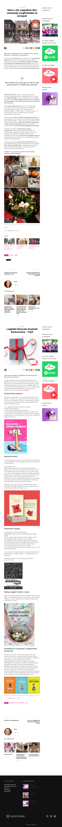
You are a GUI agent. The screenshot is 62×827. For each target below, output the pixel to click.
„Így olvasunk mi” (8, 754)
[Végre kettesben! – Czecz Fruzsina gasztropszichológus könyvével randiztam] (22, 747)
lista (26, 702)
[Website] (15, 285)
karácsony (21, 702)
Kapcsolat (6, 788)
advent (11, 255)
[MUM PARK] (16, 816)
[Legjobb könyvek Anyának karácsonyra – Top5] (22, 350)
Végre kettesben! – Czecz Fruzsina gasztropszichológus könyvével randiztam (21, 756)
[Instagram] (51, 816)
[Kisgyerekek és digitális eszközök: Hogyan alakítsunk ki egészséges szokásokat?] (10, 299)
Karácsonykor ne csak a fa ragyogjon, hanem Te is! (21, 246)
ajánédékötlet (13, 702)
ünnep (23, 7)
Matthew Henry (11, 230)
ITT (7, 560)
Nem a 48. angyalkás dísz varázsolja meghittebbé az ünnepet (33, 722)
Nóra (8, 369)
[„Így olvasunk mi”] (10, 747)
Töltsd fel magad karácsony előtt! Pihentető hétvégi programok (33, 274)
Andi (8, 48)
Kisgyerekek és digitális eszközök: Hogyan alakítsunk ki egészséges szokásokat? (9, 309)
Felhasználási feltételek (10, 784)
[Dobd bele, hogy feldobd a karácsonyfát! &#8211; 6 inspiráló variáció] (9, 241)
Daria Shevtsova (11, 698)
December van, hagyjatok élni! (11, 720)
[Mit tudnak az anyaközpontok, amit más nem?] (34, 299)
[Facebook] (47, 816)
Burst (18, 230)
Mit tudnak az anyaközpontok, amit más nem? (34, 308)
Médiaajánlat (7, 791)
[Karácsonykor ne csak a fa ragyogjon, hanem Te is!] (21, 241)
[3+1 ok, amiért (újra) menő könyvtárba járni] (34, 747)
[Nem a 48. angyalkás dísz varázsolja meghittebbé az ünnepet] (22, 31)
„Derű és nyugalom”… (24, 390)
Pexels (18, 698)
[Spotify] (54, 816)
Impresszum (7, 789)
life (20, 7)
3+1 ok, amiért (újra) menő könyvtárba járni (34, 755)
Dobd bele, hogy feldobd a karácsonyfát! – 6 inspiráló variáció (8, 247)
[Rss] (17, 285)
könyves (22, 326)
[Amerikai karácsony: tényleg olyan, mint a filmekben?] (34, 241)
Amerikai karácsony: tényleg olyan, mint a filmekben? (34, 246)
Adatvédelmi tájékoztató (10, 786)
